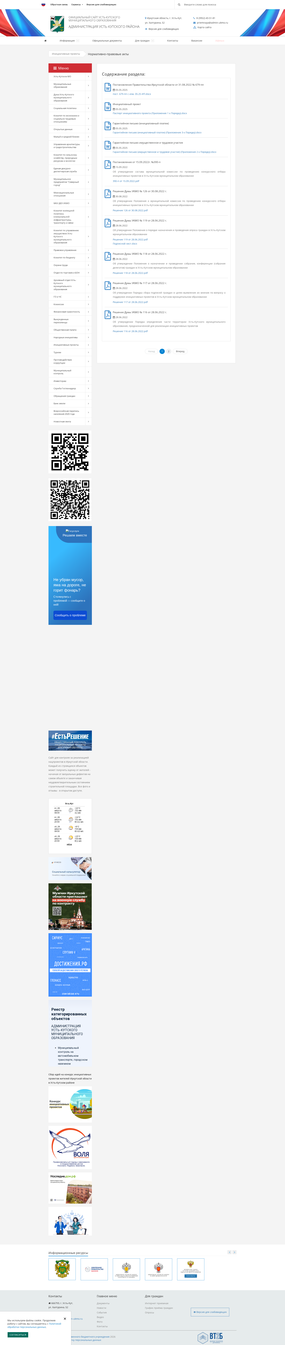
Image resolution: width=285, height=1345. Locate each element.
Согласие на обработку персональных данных (74, 1340)
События (102, 1312)
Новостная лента (62, 421)
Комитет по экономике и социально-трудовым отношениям (66, 118)
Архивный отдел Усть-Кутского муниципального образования (65, 285)
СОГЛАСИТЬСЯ (18, 1334)
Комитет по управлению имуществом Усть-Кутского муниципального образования (66, 236)
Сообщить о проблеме (70, 615)
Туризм (57, 352)
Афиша (219, 40)
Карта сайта (204, 27)
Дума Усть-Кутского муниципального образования (64, 97)
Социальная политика (65, 108)
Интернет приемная (156, 1303)
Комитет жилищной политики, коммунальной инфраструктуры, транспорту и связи (64, 216)
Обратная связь (59, 4)
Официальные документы (107, 40)
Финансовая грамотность (67, 311)
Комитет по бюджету (64, 257)
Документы (103, 1303)
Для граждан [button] (142, 40)
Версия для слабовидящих (101, 4)
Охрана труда (61, 265)
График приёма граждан (159, 1307)
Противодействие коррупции (63, 361)
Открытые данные (63, 129)
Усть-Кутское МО (62, 76)
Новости (101, 1307)
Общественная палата (65, 329)
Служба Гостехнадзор (65, 388)
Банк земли (59, 403)
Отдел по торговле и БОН (67, 272)
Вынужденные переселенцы (61, 321)
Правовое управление (65, 250)
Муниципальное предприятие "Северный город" (66, 182)
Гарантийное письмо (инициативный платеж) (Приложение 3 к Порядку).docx (157, 132)
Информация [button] (67, 40)
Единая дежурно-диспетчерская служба (65, 170)
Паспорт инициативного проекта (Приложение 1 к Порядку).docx (150, 113)
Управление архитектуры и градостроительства (67, 146)
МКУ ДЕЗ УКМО (61, 203)
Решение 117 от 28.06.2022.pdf (130, 302)
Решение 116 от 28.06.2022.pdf (130, 331)
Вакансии (196, 40)
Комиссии (59, 304)
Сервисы (76, 4)
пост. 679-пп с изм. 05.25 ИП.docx (132, 93)
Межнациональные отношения (64, 194)
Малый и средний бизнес (66, 136)
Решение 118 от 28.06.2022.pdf (130, 272)
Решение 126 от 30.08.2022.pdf (130, 210)
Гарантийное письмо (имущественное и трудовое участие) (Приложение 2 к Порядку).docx (164, 151)
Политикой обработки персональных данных (34, 1325)
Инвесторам (60, 381)
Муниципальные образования (62, 85)
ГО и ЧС (58, 296)
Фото (99, 1321)
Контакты (172, 40)
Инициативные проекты (66, 53)
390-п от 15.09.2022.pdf (126, 181)
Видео (100, 1317)
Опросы (149, 1312)
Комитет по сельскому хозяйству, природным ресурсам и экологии (65, 157)
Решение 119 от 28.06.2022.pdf (130, 239)
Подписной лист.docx (125, 243)
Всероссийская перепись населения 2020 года (66, 412)
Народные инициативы (66, 337)
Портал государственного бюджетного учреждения (80, 1336)
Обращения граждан (64, 395)
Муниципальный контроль (62, 372)
